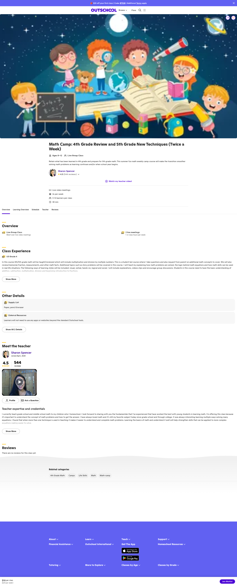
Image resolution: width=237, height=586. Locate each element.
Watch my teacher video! (120, 181)
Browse (122, 10)
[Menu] (144, 10)
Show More (11, 279)
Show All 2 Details (14, 329)
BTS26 (122, 3)
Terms (138, 3)
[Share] (228, 18)
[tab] (6, 210)
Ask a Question (32, 400)
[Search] (140, 10)
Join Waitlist (227, 581)
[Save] (233, 18)
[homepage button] (104, 10)
